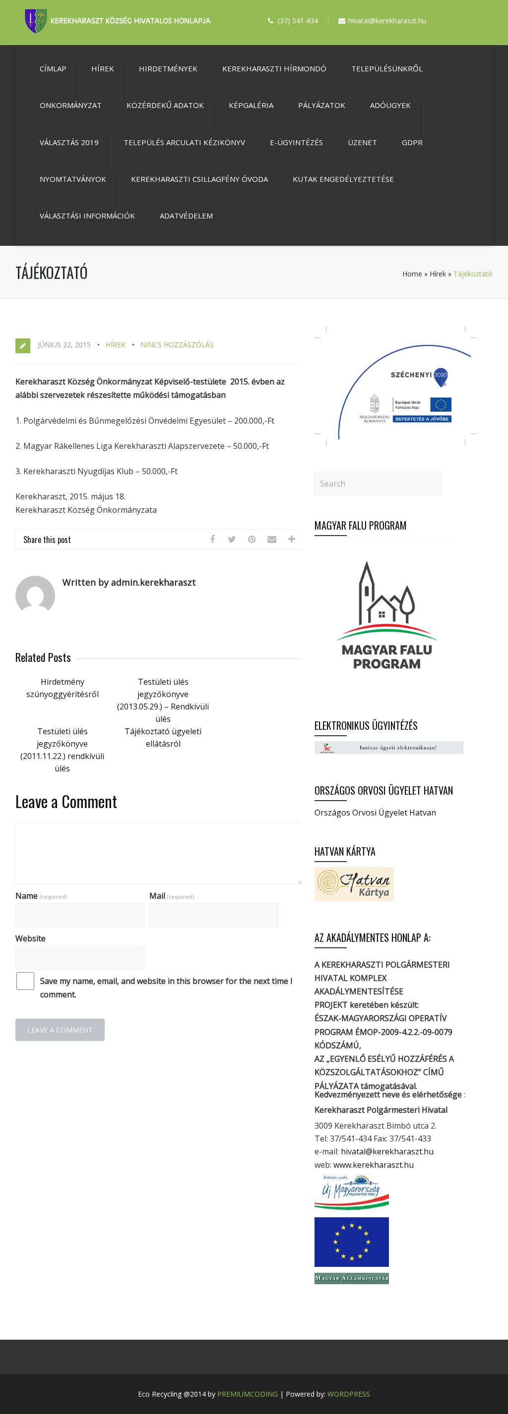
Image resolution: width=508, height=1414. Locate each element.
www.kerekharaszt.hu (373, 1164)
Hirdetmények (168, 68)
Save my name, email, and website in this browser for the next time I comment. (166, 988)
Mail (171, 895)
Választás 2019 (69, 142)
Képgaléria (251, 105)
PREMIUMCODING (247, 1394)
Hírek (102, 68)
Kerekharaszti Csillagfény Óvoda (199, 179)
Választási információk (87, 215)
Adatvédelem (186, 215)
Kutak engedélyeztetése (343, 179)
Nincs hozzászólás (177, 344)
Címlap (53, 68)
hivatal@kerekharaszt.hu (387, 1151)
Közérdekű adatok (165, 105)
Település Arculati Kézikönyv (184, 142)
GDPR (412, 142)
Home (412, 273)
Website (30, 938)
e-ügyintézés (296, 142)
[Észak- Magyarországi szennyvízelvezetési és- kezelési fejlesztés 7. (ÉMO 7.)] (396, 442)
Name (40, 895)
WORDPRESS (348, 1394)
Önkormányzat (71, 105)
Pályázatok (321, 105)
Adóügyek (390, 105)
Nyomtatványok (73, 179)
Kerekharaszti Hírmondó (274, 68)
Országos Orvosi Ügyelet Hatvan (375, 812)
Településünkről (387, 68)
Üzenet (362, 142)
